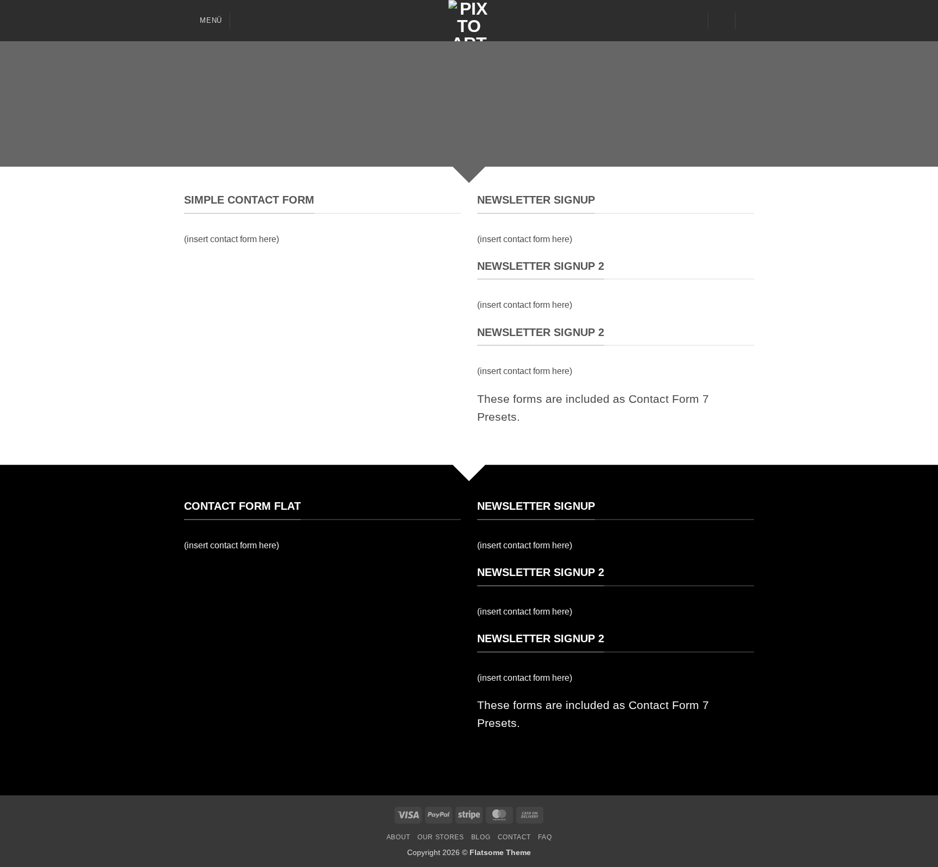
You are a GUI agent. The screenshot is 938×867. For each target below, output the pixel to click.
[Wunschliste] (695, 21)
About (398, 837)
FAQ (545, 837)
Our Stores (440, 837)
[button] (203, 20)
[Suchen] (242, 20)
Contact (514, 837)
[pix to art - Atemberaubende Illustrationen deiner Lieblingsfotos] (469, 20)
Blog (480, 837)
